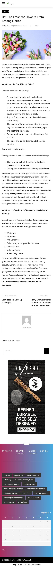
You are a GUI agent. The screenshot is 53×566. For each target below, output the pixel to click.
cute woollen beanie (11, 484)
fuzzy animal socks (41, 493)
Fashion (32, 451)
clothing (7, 475)
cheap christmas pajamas (13, 489)
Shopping (20, 451)
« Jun (4, 549)
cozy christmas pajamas (36, 489)
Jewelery (20, 454)
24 (5, 539)
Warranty (7, 480)
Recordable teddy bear (24, 480)
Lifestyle (33, 454)
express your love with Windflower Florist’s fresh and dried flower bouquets (25, 281)
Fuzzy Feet (26, 493)
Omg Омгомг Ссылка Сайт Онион (26, 564)
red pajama (22, 502)
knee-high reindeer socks (13, 498)
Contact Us (7, 451)
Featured (5, 11)
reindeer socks (33, 498)
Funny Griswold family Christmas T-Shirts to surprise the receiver (41, 302)
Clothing (44, 451)
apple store (18, 475)
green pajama (9, 502)
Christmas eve (29, 484)
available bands (33, 475)
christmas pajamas (11, 493)
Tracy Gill (5, 25)
